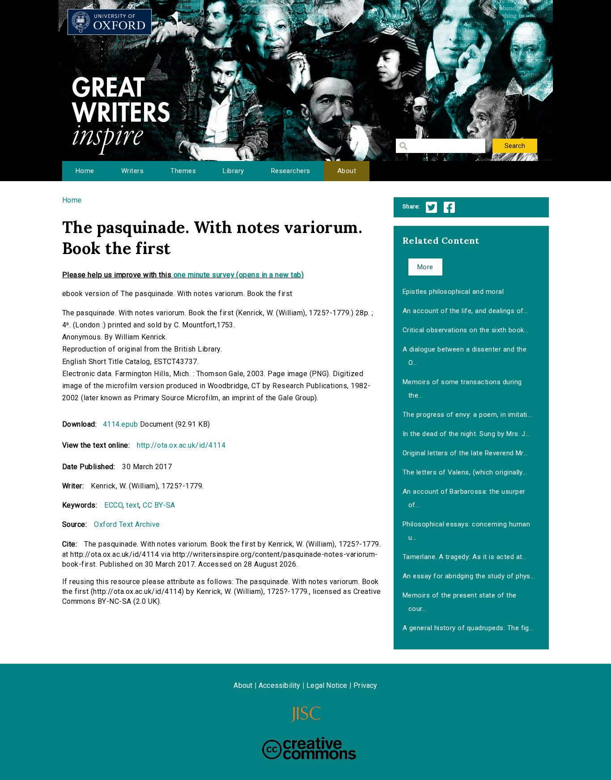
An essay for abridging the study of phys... (469, 576)
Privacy (365, 685)
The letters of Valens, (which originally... (465, 472)
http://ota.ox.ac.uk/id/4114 (181, 445)
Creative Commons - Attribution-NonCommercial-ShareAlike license (309, 748)
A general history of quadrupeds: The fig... (468, 628)
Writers (132, 171)
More (425, 267)
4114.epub (120, 424)
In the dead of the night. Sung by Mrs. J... (466, 434)
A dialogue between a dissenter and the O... (464, 356)
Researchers (290, 171)
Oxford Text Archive (127, 524)
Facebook (449, 207)
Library (233, 171)
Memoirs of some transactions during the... (462, 388)
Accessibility (280, 685)
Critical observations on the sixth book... (466, 330)
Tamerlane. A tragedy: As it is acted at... (465, 557)
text (132, 505)
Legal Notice (326, 685)
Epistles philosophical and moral (453, 292)
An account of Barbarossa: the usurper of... (464, 498)
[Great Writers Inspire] (110, 21)
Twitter (431, 207)
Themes (183, 171)
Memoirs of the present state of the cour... (460, 602)
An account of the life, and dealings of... (465, 311)
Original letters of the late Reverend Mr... (465, 453)
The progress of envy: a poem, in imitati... (467, 415)
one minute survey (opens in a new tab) (239, 275)
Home (85, 171)
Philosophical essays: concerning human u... (466, 531)
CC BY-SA (159, 505)
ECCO (113, 505)
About (346, 171)
